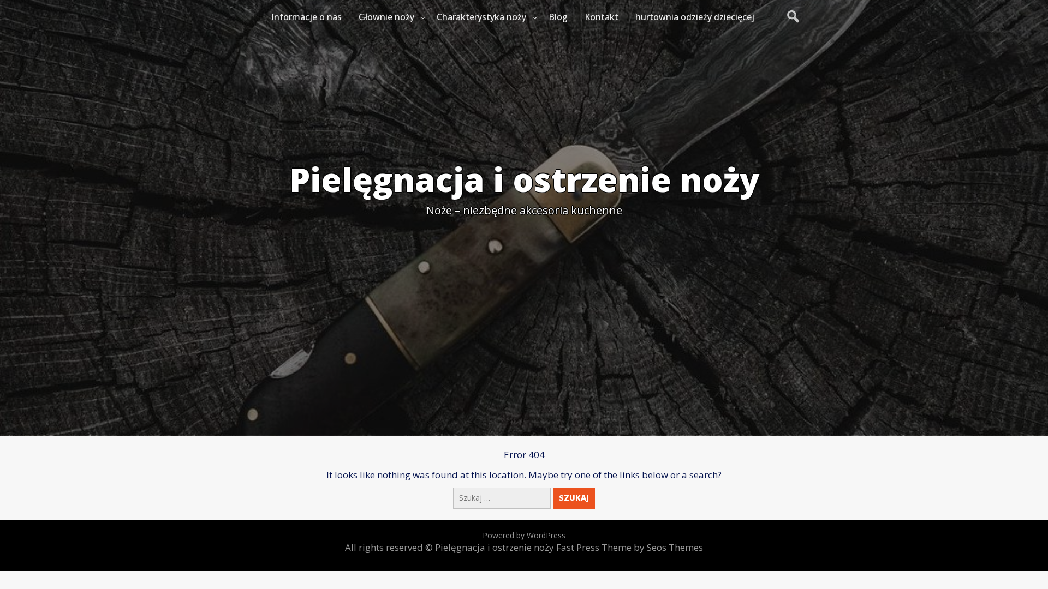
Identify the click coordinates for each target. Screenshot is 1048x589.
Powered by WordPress (524, 535)
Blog (558, 17)
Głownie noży (386, 17)
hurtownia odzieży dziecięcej (694, 17)
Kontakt (601, 17)
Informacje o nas (306, 17)
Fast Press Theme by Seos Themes (629, 547)
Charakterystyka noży (481, 17)
